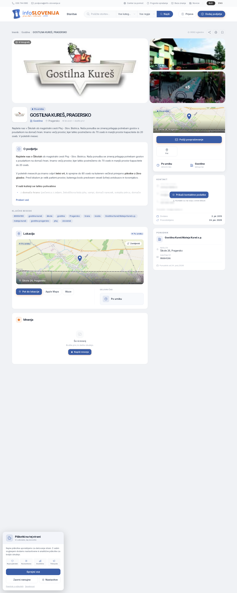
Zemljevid (135, 243)
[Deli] (209, 32)
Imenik (15, 32)
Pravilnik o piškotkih (15, 586)
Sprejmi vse (33, 571)
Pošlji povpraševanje (191, 139)
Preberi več (22, 200)
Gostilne (25, 32)
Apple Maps (52, 291)
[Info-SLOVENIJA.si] (36, 14)
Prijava (189, 14)
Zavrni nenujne (22, 579)
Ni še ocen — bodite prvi (73, 121)
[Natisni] (216, 32)
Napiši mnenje (81, 352)
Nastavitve (51, 579)
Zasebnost (30, 586)
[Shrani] (222, 32)
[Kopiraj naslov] (138, 279)
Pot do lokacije (30, 291)
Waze (68, 291)
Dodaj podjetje (213, 14)
